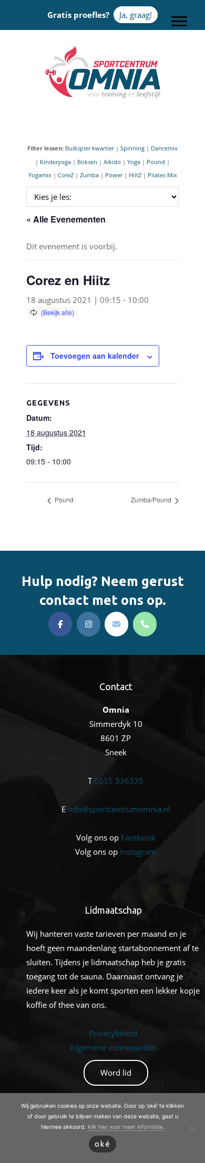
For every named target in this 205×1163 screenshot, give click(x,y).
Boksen (87, 162)
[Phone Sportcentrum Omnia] (145, 624)
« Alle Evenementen (66, 219)
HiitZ (135, 175)
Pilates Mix (162, 175)
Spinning (132, 148)
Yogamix (40, 175)
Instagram (138, 851)
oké (103, 1143)
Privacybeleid (113, 1033)
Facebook (138, 837)
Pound (156, 162)
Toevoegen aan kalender (94, 355)
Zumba (89, 175)
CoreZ (66, 175)
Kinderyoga (55, 162)
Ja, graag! (135, 14)
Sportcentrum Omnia (102, 47)
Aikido (112, 162)
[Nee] (192, 1128)
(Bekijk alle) (57, 312)
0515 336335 (119, 780)
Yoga (133, 162)
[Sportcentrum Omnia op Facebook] (60, 624)
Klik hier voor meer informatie (125, 1127)
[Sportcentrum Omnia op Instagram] (88, 624)
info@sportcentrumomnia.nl (119, 809)
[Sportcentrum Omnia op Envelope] (116, 624)
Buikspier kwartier (89, 148)
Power (113, 175)
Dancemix (164, 148)
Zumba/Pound (152, 499)
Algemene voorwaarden (113, 1047)
